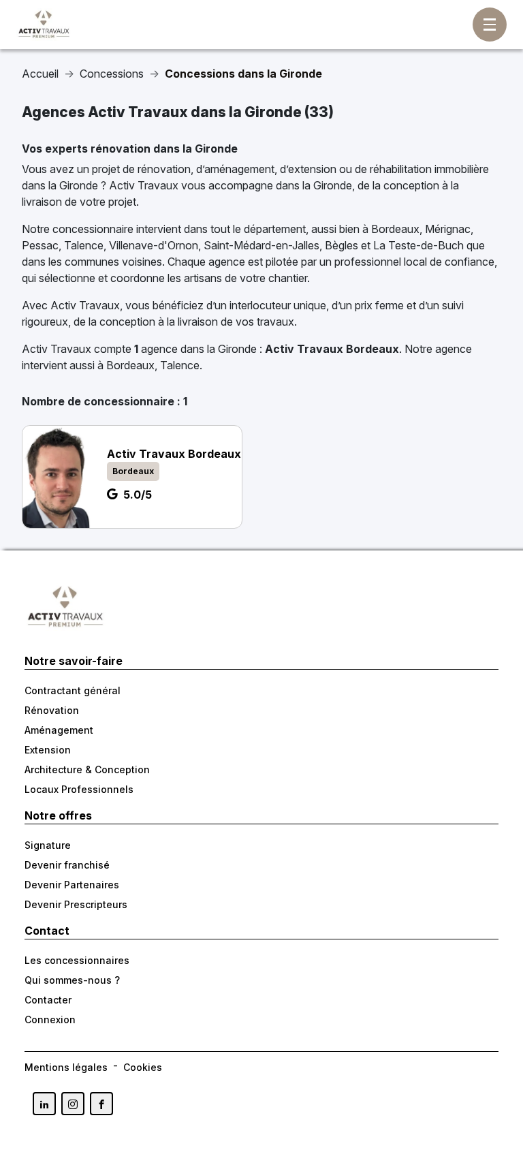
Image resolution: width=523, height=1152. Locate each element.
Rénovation (52, 710)
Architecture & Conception (87, 769)
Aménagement (59, 730)
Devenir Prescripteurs (76, 904)
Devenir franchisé (67, 865)
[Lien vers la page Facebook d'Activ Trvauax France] (101, 1103)
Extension (48, 750)
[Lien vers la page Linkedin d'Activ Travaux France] (44, 1103)
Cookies (142, 1067)
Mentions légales (66, 1067)
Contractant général (73, 690)
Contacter (48, 1000)
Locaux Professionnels (79, 789)
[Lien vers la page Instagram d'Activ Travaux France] (72, 1103)
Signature (48, 845)
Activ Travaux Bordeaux (332, 349)
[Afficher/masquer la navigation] (490, 24)
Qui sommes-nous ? (72, 980)
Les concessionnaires (77, 960)
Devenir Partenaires (72, 884)
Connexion (50, 1019)
